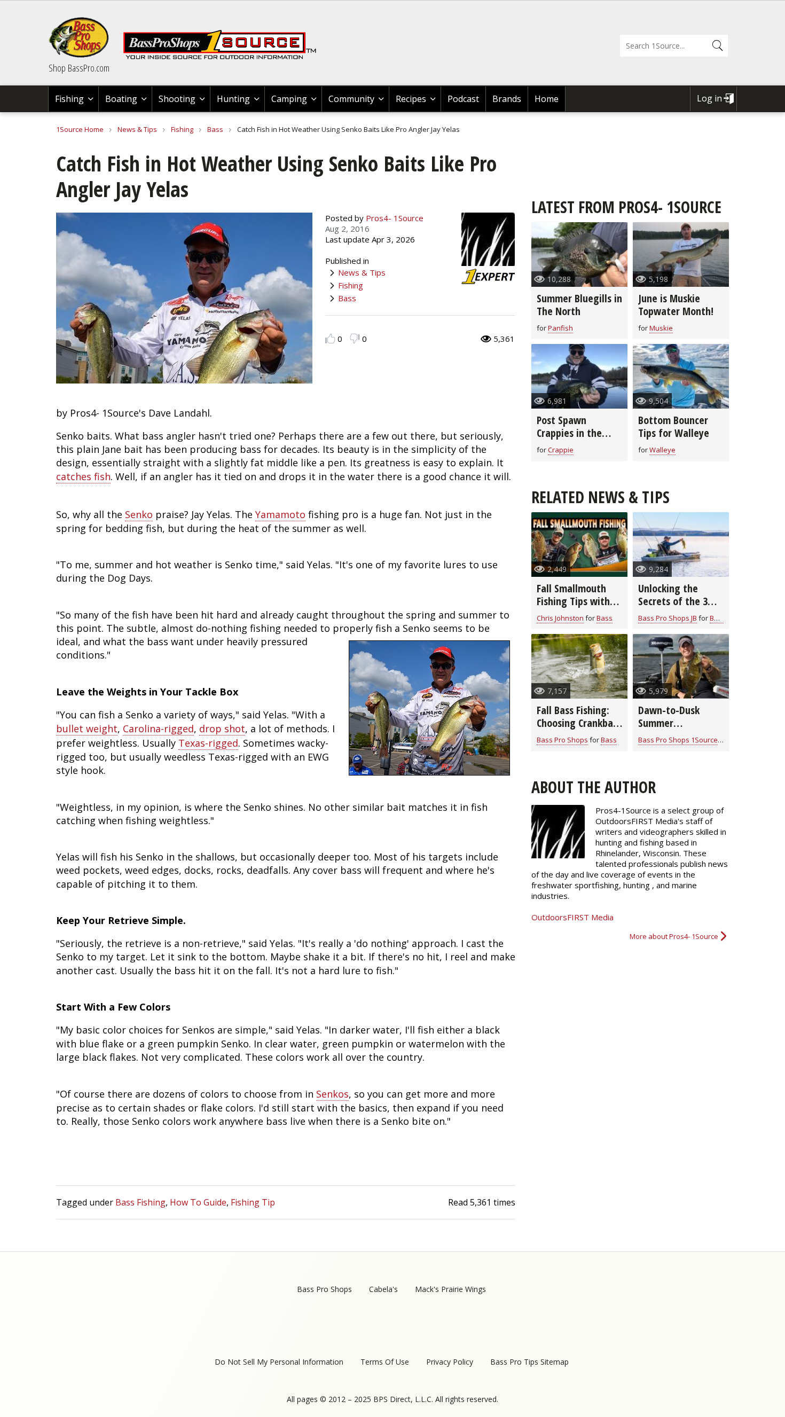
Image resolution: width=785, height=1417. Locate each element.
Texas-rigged (208, 743)
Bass (215, 129)
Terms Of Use (384, 1362)
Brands (506, 99)
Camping (289, 99)
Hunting (233, 99)
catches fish (83, 476)
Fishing (69, 99)
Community (351, 99)
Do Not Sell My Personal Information (279, 1362)
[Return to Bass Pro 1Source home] (224, 57)
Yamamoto (280, 514)
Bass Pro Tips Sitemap (529, 1362)
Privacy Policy (449, 1362)
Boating (121, 99)
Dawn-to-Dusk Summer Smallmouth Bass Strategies (675, 729)
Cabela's (383, 1289)
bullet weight (86, 728)
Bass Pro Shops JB (667, 618)
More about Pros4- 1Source (674, 936)
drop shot (222, 728)
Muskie (661, 328)
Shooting (177, 99)
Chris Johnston (560, 618)
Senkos (332, 1093)
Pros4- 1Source (394, 218)
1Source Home (80, 129)
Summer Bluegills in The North (579, 304)
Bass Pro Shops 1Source (678, 740)
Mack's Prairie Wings (450, 1289)
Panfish (560, 328)
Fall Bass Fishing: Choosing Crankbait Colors (578, 723)
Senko (139, 514)
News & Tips (137, 129)
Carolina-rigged (158, 728)
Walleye (662, 450)
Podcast (463, 99)
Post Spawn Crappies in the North (569, 433)
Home (547, 99)
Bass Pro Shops (562, 740)
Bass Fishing (140, 1202)
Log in (709, 98)
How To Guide (198, 1202)
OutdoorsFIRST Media (572, 917)
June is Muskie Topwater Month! (675, 304)
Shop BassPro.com (79, 68)
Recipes (411, 99)
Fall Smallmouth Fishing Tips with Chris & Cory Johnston (573, 607)
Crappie (561, 450)
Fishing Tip (253, 1202)
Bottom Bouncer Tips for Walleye (673, 426)
